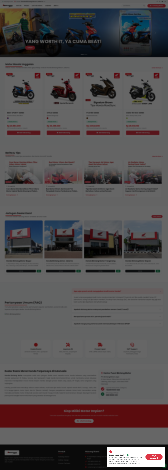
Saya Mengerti (154, 457)
